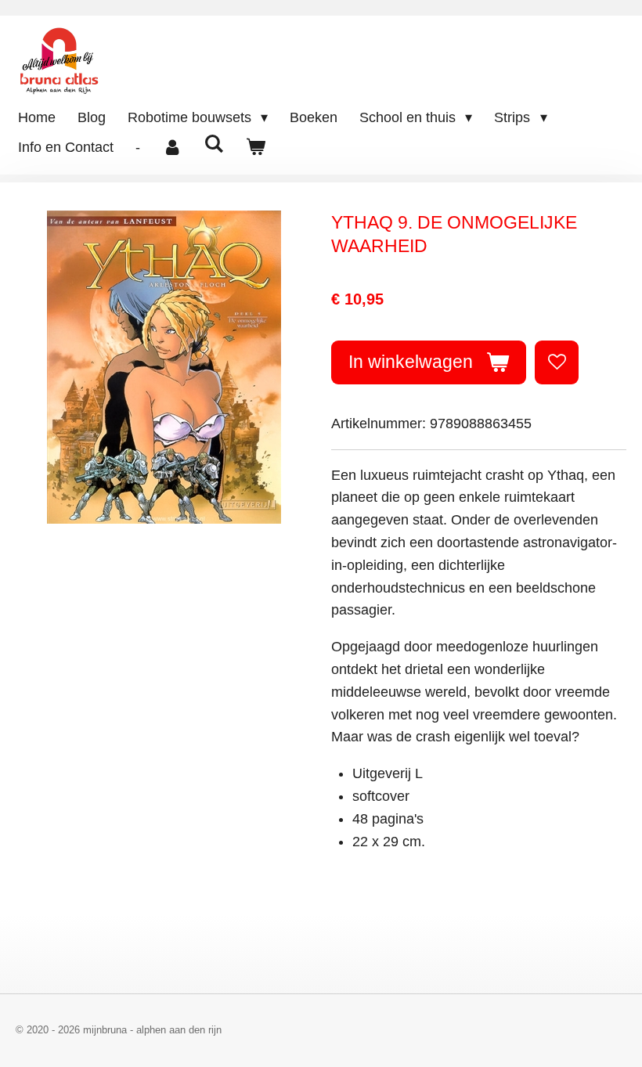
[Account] (172, 147)
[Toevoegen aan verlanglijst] (557, 362)
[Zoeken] (213, 144)
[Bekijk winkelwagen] (255, 147)
